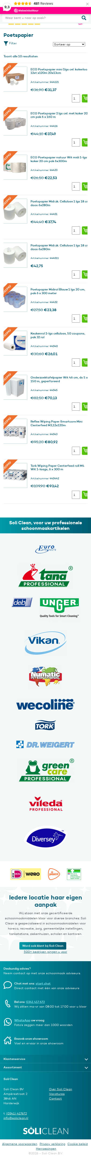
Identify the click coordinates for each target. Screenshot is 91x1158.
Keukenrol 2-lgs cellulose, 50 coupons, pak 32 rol (58, 335)
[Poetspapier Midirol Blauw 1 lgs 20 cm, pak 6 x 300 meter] (15, 299)
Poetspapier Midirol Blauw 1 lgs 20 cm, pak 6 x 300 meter (58, 291)
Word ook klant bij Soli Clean (42, 945)
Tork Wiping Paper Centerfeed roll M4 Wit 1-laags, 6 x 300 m (57, 467)
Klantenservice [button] (14, 1059)
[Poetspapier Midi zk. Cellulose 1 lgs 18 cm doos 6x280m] (15, 211)
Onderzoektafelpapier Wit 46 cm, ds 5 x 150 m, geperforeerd (59, 379)
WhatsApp (22, 1020)
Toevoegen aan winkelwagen (86, 98)
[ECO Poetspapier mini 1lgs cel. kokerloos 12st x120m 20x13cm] (15, 79)
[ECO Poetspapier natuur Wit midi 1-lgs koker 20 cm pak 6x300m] (15, 167)
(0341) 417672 (16, 1113)
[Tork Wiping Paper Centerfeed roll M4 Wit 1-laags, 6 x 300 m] (15, 475)
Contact (55, 1098)
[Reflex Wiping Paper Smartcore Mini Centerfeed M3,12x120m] (15, 431)
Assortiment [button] (13, 1067)
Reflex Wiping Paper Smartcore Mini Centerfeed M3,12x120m (56, 423)
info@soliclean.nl (16, 1118)
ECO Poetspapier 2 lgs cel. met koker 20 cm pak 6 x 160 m (59, 115)
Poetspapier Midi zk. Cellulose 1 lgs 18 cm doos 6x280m (60, 203)
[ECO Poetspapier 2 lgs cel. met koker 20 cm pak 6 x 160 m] (15, 123)
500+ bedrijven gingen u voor (45, 952)
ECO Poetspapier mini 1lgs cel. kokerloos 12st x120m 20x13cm (60, 71)
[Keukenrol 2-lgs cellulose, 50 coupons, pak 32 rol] (15, 343)
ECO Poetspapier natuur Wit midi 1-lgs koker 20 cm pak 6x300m (59, 159)
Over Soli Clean (60, 1089)
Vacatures (57, 1094)
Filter (12, 43)
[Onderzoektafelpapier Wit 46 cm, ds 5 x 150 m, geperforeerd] (15, 387)
